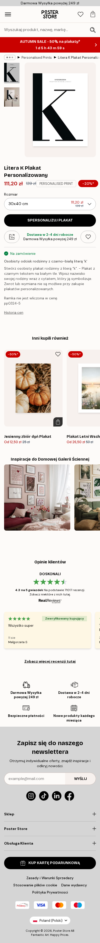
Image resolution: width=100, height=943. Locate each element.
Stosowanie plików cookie (35, 885)
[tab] (80, 14)
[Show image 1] (11, 73)
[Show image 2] (11, 97)
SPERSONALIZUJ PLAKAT (50, 220)
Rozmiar (11, 194)
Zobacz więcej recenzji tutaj (50, 661)
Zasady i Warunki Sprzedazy (50, 878)
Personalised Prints (37, 57)
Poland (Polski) (51, 920)
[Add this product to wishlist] (88, 237)
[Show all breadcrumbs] (9, 57)
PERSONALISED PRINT (56, 183)
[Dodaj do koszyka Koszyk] (58, 422)
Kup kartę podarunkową (54, 863)
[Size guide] (11, 237)
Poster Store (61, 930)
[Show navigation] (8, 14)
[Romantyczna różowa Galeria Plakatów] (37, 497)
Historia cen (13, 312)
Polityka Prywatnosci (50, 892)
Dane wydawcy (74, 885)
